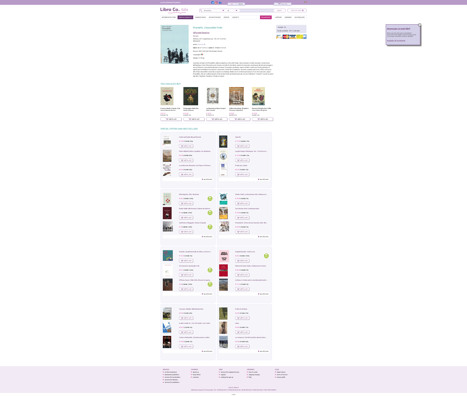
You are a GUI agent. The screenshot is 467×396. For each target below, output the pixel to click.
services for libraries (171, 379)
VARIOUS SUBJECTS (185, 17)
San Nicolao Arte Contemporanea (247, 208)
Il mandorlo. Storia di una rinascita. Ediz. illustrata (252, 223)
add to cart (173, 119)
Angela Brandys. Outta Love (245, 251)
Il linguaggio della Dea (190, 108)
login (232, 4)
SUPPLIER (278, 17)
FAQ (250, 377)
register (240, 4)
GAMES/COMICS (200, 17)
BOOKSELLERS (300, 17)
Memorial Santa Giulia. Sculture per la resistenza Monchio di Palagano (259, 266)
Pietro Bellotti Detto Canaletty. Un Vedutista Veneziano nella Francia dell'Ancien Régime (210, 151)
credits (234, 394)
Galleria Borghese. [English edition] (241, 108)
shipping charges (254, 374)
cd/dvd (226, 17)
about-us (196, 372)
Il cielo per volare (241, 165)
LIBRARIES (288, 17)
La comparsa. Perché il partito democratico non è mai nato (255, 337)
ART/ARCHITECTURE (169, 17)
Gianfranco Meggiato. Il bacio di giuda (192, 223)
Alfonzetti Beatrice (201, 33)
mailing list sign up (227, 377)
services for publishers (172, 382)
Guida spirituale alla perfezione (190, 137)
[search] (279, 10)
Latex (237, 323)
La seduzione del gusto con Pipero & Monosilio (195, 165)
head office (197, 374)
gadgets (235, 17)
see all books (207, 179)
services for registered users (230, 372)
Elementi (201, 44)
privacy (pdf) (281, 377)
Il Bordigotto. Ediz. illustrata (189, 194)
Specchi (238, 137)
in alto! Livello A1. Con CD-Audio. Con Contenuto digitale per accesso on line (206, 323)
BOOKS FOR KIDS (215, 17)
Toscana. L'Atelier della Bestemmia (191, 309)
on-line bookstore (171, 372)
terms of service (282, 374)
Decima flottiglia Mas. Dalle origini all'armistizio (268, 108)
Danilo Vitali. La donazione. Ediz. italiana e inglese (252, 194)
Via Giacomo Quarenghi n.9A (189, 266)
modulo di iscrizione (396, 40)
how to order (253, 372)
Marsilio (195, 36)
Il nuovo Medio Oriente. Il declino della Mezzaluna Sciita (180, 108)
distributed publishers (172, 374)
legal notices (281, 372)
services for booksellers (172, 377)
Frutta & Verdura (241, 309)
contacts (196, 377)
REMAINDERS (265, 17)
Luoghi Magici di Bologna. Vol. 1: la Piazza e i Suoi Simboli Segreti (258, 151)
